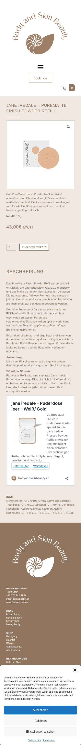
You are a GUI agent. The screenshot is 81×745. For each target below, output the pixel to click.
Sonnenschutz (14, 646)
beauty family (13, 624)
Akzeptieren (40, 710)
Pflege (9, 643)
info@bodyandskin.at (17, 598)
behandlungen (14, 617)
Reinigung (11, 636)
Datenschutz (34, 740)
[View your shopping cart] (65, 87)
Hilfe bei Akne (13, 662)
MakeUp (10, 640)
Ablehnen (41, 720)
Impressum (49, 740)
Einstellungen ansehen (40, 731)
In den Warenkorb (34, 247)
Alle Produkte (13, 650)
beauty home (13, 614)
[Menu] (40, 67)
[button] (75, 670)
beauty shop (12, 621)
